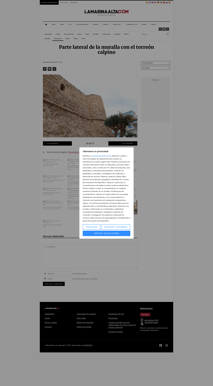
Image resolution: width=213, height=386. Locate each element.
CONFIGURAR (91, 227)
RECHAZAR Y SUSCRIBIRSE (115, 227)
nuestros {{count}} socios (101, 156)
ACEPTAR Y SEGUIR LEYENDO (106, 233)
